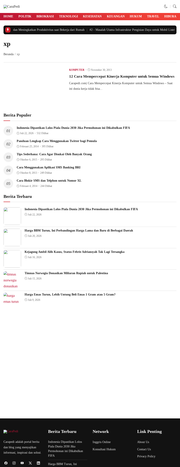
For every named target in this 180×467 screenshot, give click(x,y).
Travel (153, 16)
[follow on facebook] (6, 463)
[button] (166, 6)
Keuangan (116, 16)
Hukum (136, 16)
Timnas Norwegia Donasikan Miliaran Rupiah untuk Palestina (66, 273)
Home (8, 16)
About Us (143, 442)
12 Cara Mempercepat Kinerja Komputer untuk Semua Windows (122, 76)
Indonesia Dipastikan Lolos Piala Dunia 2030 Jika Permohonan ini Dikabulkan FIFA (73, 128)
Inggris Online (102, 442)
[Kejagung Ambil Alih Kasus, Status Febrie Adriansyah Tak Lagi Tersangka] (12, 264)
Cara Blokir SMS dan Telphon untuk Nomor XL (49, 180)
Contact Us (144, 449)
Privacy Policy (146, 456)
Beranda (9, 54)
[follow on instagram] (14, 463)
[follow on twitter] (30, 463)
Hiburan (171, 16)
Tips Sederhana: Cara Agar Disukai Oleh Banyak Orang (54, 154)
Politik (24, 16)
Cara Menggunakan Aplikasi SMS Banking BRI (48, 167)
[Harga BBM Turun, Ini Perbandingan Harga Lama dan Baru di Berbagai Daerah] (12, 243)
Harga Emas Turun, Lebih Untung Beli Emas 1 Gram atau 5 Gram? (70, 294)
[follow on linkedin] (38, 463)
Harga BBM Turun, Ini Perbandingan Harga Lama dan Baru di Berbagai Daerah (79, 230)
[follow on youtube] (22, 463)
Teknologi (68, 16)
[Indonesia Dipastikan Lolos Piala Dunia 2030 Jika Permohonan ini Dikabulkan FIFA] (12, 222)
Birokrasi (45, 16)
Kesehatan (92, 16)
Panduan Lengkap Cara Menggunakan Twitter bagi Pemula (57, 141)
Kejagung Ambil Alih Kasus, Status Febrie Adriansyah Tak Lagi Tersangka (74, 252)
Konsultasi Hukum (104, 449)
